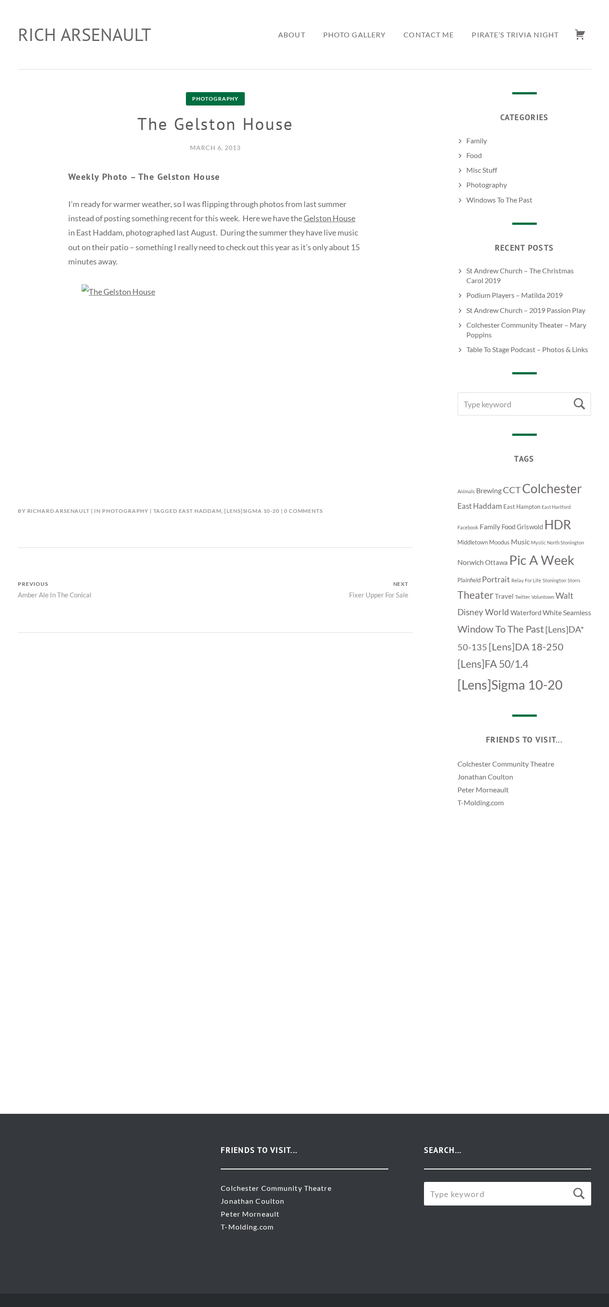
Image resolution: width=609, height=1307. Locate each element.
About (291, 34)
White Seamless (567, 612)
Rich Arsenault (84, 34)
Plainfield (469, 580)
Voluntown (542, 597)
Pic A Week (541, 560)
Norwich (470, 562)
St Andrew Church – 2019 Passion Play (525, 310)
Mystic (538, 542)
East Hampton (521, 506)
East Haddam (200, 510)
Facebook (467, 527)
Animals (466, 491)
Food (474, 155)
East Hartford (556, 507)
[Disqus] (215, 744)
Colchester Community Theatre (505, 763)
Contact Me (428, 34)
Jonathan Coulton (485, 776)
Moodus (499, 542)
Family (476, 140)
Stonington (554, 580)
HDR (557, 524)
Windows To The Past (499, 199)
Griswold (530, 527)
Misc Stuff (481, 170)
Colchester (552, 488)
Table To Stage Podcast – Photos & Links (527, 349)
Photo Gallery (354, 34)
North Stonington (565, 542)
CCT (512, 489)
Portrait (496, 579)
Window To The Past (500, 629)
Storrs (574, 580)
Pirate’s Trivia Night (515, 34)
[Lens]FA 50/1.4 (492, 664)
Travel (504, 596)
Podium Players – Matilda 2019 (514, 295)
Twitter (522, 597)
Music (520, 541)
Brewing (489, 490)
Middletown (472, 542)
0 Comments (303, 510)
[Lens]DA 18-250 (526, 647)
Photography (215, 98)
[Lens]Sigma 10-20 (251, 510)
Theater (475, 595)
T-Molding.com (480, 802)
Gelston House (329, 218)
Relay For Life (526, 580)
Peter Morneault (483, 789)
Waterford (525, 613)
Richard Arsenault (58, 510)
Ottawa (496, 562)
